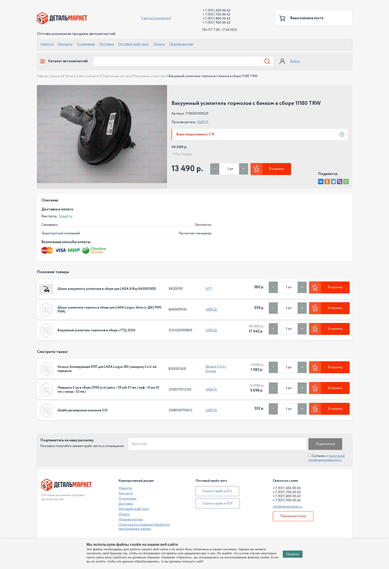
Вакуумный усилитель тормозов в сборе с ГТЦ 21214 (96, 330)
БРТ (209, 289)
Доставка (106, 44)
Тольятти (65, 216)
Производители (181, 44)
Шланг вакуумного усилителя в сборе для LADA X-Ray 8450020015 (107, 289)
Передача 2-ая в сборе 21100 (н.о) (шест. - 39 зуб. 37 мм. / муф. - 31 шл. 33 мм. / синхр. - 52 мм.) (108, 389)
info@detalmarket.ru (287, 506)
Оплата (159, 44)
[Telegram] (333, 181)
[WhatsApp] (346, 181)
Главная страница (49, 76)
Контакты (65, 44)
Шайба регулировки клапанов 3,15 (82, 410)
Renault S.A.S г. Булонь (216, 368)
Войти (295, 61)
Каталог (71, 76)
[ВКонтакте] (320, 181)
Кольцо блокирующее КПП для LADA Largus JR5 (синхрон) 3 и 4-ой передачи (107, 369)
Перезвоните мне (293, 516)
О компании (86, 44)
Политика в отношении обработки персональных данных (144, 527)
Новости (47, 44)
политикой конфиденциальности (326, 458)
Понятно (292, 554)
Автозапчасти (89, 76)
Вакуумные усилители (150, 76)
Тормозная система (116, 76)
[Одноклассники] (327, 181)
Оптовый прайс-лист (133, 44)
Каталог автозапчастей (68, 61)
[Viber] (339, 181)
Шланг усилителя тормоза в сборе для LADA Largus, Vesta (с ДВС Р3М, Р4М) (109, 309)
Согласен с (326, 458)
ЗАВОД (202, 122)
